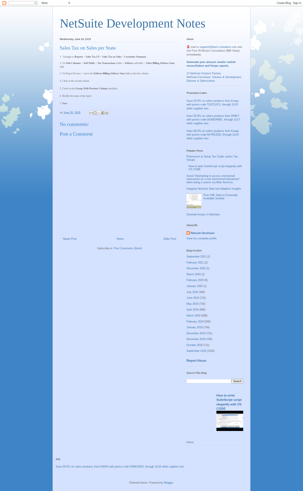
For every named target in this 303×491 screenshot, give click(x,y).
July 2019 (192, 292)
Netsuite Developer (203, 233)
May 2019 (192, 303)
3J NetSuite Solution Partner (203, 73)
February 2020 (195, 280)
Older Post (169, 238)
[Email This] (91, 113)
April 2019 (192, 309)
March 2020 (194, 274)
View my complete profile (202, 238)
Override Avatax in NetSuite (203, 214)
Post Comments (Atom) (128, 248)
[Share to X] (99, 113)
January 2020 (195, 286)
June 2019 (193, 297)
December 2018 (196, 333)
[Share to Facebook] (103, 113)
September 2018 (196, 350)
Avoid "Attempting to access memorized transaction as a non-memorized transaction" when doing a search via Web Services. (213, 179)
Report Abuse (196, 360)
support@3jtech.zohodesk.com (218, 46)
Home (120, 238)
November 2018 (196, 339)
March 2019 (194, 315)
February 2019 (195, 321)
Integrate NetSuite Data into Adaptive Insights (214, 188)
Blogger (168, 482)
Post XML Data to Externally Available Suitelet (220, 197)
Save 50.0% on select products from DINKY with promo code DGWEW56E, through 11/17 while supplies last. (213, 119)
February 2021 (195, 262)
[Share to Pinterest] (107, 113)
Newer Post (70, 238)
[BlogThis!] (95, 113)
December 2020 (196, 268)
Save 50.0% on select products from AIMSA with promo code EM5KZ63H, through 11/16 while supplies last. (120, 466)
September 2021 (196, 256)
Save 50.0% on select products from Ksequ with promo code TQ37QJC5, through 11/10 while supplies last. (213, 104)
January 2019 (195, 327)
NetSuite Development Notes (132, 23)
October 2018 (195, 345)
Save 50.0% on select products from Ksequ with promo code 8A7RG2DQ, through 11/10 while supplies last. (213, 134)
